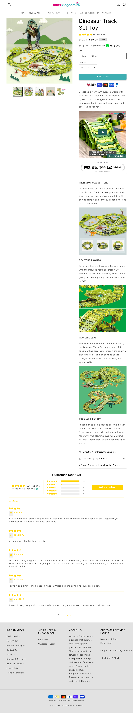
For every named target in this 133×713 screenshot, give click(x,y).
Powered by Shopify (75, 705)
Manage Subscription (16, 645)
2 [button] (63, 615)
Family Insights (13, 636)
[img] (15, 508)
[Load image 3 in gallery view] (39, 91)
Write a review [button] (107, 487)
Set (80, 51)
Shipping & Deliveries (16, 659)
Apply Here (43, 639)
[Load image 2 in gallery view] (28, 91)
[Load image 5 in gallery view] (61, 91)
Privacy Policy (12, 668)
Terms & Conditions (15, 673)
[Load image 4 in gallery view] (50, 91)
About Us (10, 654)
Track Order (12, 641)
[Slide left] (9, 91)
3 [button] (67, 615)
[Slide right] (69, 91)
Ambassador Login (46, 644)
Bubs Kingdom (61, 705)
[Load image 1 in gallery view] (17, 91)
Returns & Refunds (15, 664)
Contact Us (11, 650)
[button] (9, 4)
